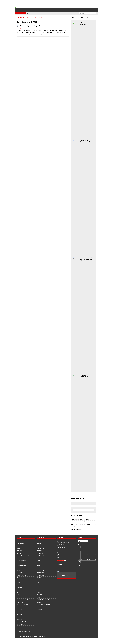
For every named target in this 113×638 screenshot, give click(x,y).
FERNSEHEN (19, 553)
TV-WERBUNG (20, 568)
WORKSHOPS (20, 572)
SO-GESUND (40, 592)
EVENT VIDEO (20, 587)
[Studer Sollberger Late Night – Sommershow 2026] (76, 371)
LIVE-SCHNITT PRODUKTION (23, 585)
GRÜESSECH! (40, 582)
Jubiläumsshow (20, 626)
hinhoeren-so (20, 602)
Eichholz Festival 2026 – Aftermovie (86, 23)
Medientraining (20, 590)
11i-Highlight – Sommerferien (84, 375)
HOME (18, 10)
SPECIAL (39, 602)
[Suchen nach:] (87, 13)
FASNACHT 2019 (40, 558)
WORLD (39, 612)
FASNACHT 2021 (40, 563)
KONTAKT (19, 563)
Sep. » (82, 565)
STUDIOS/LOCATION (21, 560)
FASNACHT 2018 (40, 555)
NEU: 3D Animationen (22, 577)
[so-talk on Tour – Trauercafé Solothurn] (76, 254)
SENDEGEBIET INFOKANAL (23, 565)
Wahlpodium (20, 594)
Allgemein (39, 543)
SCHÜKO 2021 (20, 597)
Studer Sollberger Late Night (23, 631)
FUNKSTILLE (19, 629)
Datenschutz (20, 614)
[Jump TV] (17, 7)
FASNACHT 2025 (40, 572)
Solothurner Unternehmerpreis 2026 (25, 612)
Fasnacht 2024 (40, 570)
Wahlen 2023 (20, 619)
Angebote (58, 10)
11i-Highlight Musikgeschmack (32, 26)
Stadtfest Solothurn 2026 (77, 529)
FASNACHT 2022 (40, 565)
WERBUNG (48, 10)
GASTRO (39, 577)
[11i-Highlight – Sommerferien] (76, 489)
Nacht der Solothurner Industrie (44, 590)
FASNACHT (39, 550)
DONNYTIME (40, 546)
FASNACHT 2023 (40, 568)
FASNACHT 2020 (40, 560)
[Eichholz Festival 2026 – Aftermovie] (76, 137)
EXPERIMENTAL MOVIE (42, 548)
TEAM (18, 558)
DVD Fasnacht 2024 (21, 624)
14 (89, 554)
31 (79, 561)
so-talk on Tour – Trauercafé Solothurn (86, 141)
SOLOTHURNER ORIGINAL (23, 609)
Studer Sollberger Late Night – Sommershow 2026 (86, 259)
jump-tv (28, 28)
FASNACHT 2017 (40, 553)
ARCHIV (18, 570)
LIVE (38, 587)
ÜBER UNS (68, 10)
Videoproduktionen (21, 575)
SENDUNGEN (37, 10)
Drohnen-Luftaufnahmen (23, 580)
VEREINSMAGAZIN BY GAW (43, 607)
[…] (41, 34)
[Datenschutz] (66, 572)
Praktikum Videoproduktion (23, 599)
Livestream (19, 592)
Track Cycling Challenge (22, 604)
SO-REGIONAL (40, 594)
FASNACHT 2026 (40, 575)
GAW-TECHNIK (40, 580)
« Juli (79, 565)
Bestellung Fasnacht (21, 621)
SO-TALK (39, 597)
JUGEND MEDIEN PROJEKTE (23, 555)
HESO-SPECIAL (40, 585)
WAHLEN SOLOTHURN (42, 609)
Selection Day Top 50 (22, 607)
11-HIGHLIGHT (40, 541)
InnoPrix (19, 617)
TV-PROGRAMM (27, 10)
